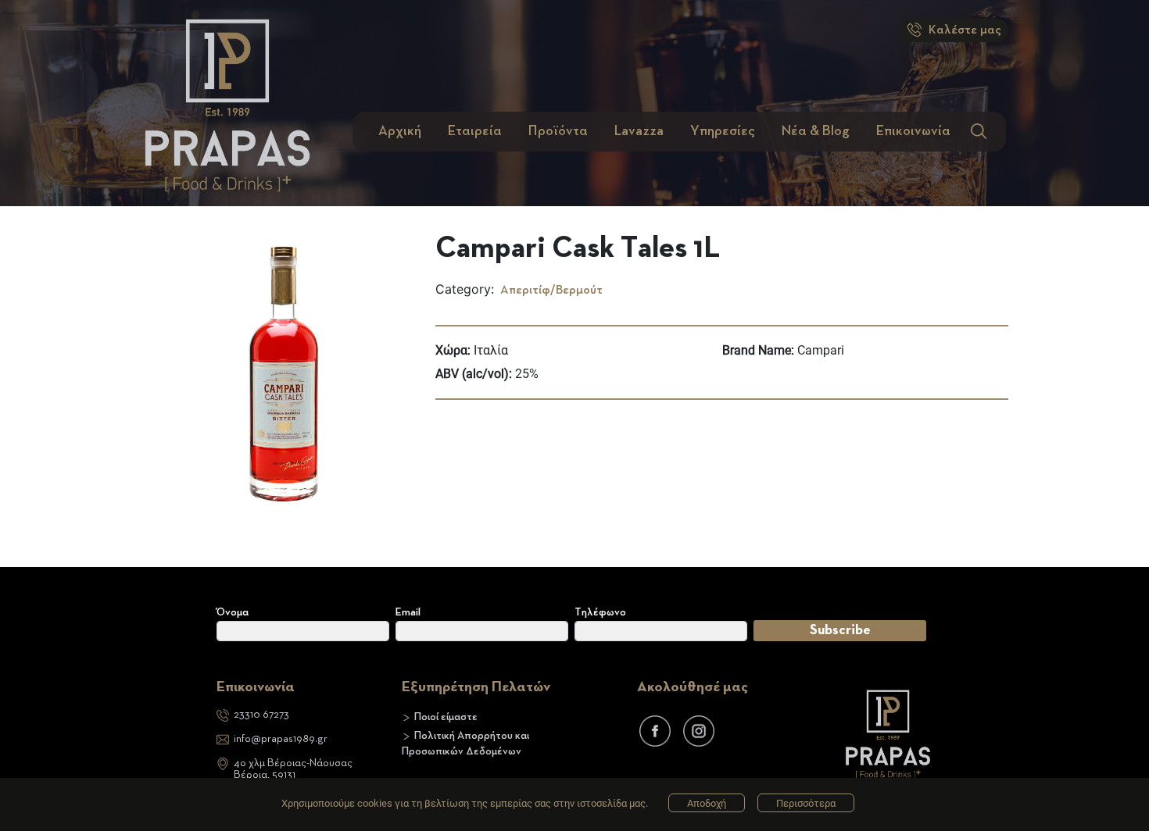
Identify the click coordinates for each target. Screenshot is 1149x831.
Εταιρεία (475, 131)
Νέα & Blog (816, 131)
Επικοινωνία (913, 131)
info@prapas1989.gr (281, 738)
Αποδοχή (706, 803)
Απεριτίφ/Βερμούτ (550, 290)
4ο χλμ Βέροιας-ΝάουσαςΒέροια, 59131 (293, 769)
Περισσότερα (806, 803)
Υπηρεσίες (722, 131)
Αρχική (399, 131)
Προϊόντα (558, 131)
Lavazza (639, 131)
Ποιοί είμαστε (446, 717)
